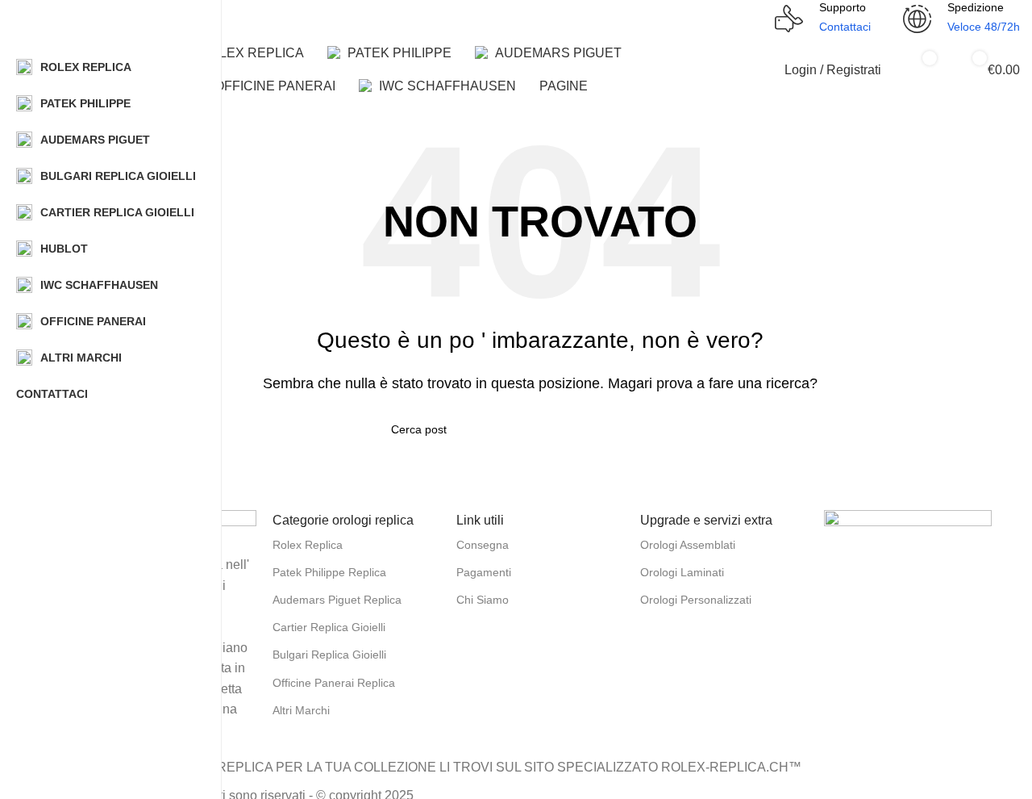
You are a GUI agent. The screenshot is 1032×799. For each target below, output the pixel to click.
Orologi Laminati (682, 572)
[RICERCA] (748, 9)
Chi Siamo (482, 599)
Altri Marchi (301, 710)
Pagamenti (483, 572)
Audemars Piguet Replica (337, 599)
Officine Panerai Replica (334, 682)
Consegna (482, 544)
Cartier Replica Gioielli (329, 627)
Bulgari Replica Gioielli (329, 654)
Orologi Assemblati (687, 544)
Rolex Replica (308, 544)
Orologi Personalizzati (695, 599)
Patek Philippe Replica (329, 572)
